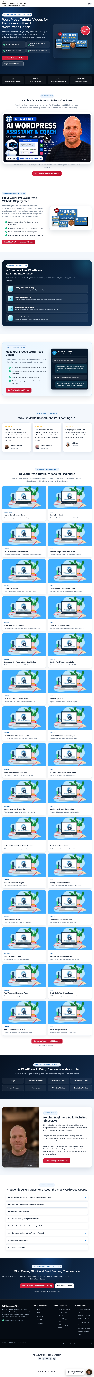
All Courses (40, 1313)
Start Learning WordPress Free (57, 1161)
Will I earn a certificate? (16, 1247)
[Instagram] (54, 1358)
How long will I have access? (18, 1211)
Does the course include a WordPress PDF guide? (26, 1233)
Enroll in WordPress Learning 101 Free (18, 242)
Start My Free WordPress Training (47, 173)
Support (39, 1319)
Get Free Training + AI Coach (14, 58)
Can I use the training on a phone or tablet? (23, 1219)
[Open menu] (85, 3)
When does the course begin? (18, 1240)
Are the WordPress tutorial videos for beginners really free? (29, 1197)
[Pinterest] (43, 1358)
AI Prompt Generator (64, 1309)
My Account (40, 1323)
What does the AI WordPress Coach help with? (25, 1226)
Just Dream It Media (84, 1328)
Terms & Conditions (75, 1343)
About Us (40, 1316)
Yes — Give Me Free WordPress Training (37, 1286)
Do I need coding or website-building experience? (26, 1204)
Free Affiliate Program (84, 1315)
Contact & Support (87, 1343)
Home (39, 1309)
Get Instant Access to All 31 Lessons (47, 1041)
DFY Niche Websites (84, 1319)
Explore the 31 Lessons (12, 64)
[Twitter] (47, 1358)
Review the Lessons (64, 1286)
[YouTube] (39, 1358)
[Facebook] (50, 1358)
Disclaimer (66, 1343)
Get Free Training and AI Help (18, 390)
